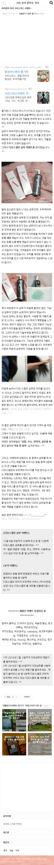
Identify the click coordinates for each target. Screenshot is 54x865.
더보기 (47, 705)
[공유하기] (13, 697)
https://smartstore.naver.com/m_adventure (24, 67)
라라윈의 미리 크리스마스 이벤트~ (17, 8)
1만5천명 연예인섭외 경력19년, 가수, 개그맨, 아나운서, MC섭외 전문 (18, 99)
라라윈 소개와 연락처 (12, 824)
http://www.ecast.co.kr (16, 89)
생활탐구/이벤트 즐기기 (28, 14)
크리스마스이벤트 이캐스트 (18, 93)
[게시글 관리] (16, 697)
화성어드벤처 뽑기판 (16, 71)
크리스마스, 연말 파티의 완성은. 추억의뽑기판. (17, 77)
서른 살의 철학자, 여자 (27, 2)
